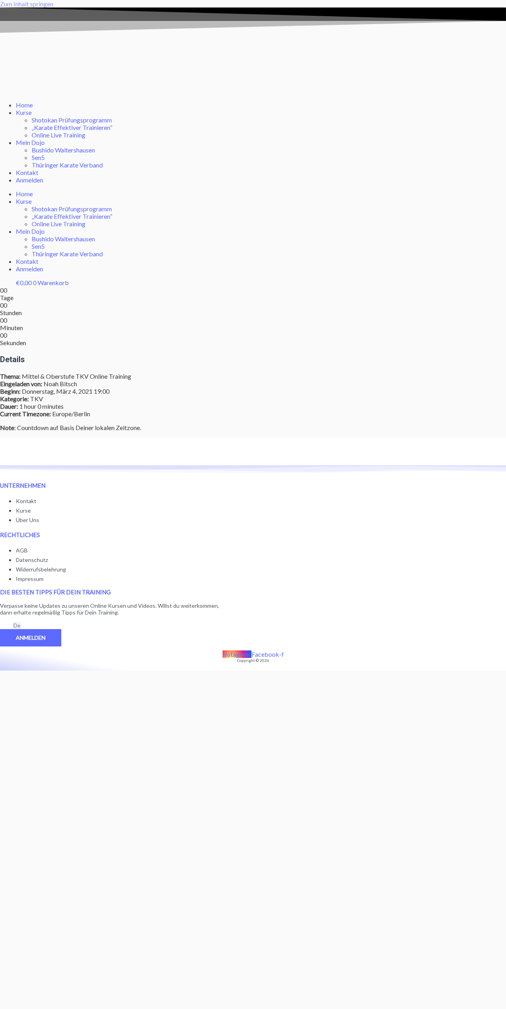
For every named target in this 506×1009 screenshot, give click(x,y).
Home (24, 105)
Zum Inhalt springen (26, 4)
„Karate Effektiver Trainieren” (72, 127)
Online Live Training (58, 135)
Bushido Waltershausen (63, 150)
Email (6, 626)
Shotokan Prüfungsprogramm (72, 120)
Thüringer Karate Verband (67, 165)
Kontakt (27, 172)
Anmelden (29, 180)
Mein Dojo (30, 142)
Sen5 (38, 157)
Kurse (24, 112)
